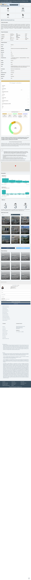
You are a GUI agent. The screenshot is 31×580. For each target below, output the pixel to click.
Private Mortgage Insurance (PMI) (6, 103)
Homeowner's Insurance (5, 100)
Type (12, 214)
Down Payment (4, 88)
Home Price (3, 85)
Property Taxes (4, 97)
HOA (2, 106)
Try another (5, 300)
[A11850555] (2, 287)
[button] (11, 4)
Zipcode (22, 214)
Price (3, 214)
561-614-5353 (13, 287)
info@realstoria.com (13, 288)
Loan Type (3, 94)
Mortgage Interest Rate (5, 91)
